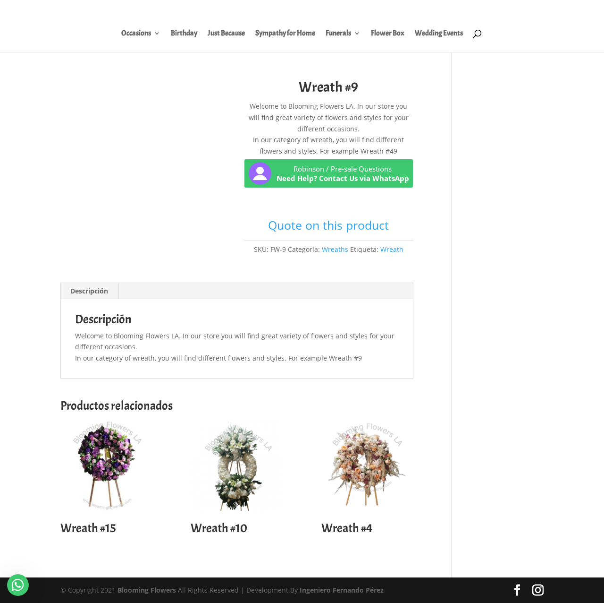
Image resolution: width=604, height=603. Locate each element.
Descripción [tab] (89, 290)
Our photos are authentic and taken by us (473, 10)
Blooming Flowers (146, 590)
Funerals (338, 34)
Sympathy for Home (285, 34)
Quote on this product (328, 225)
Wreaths (335, 249)
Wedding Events (439, 34)
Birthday (184, 34)
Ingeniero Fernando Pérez (342, 590)
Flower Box (387, 34)
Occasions (136, 34)
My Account (388, 10)
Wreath (391, 249)
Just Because (226, 34)
